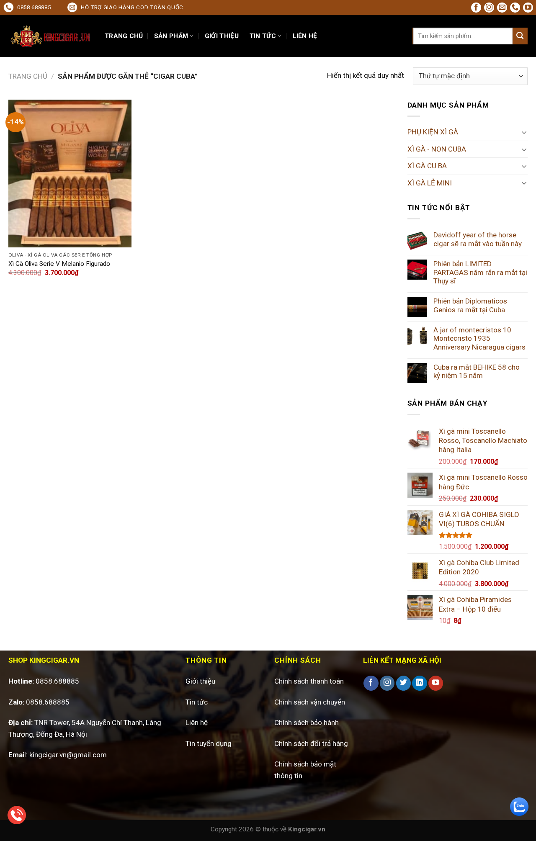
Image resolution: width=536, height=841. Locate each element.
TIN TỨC (263, 36)
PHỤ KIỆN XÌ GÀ (432, 132)
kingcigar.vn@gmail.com (68, 755)
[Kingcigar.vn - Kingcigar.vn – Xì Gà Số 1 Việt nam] (50, 36)
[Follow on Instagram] (489, 8)
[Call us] (515, 8)
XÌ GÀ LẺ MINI (429, 183)
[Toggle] (524, 132)
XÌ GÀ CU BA (427, 166)
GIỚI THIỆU (222, 36)
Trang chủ (27, 76)
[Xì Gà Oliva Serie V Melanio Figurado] (70, 173)
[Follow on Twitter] (403, 683)
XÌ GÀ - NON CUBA (436, 149)
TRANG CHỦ (124, 36)
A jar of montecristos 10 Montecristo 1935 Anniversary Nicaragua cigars (479, 338)
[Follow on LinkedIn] (419, 683)
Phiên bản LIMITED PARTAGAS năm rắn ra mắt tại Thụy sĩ (480, 272)
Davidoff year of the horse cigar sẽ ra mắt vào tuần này (477, 239)
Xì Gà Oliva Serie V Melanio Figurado (59, 263)
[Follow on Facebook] (476, 8)
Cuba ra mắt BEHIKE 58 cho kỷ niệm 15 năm (476, 371)
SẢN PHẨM (171, 36)
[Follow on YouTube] (528, 8)
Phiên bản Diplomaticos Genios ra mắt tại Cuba (470, 305)
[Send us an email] (502, 8)
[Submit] (520, 36)
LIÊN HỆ (305, 36)
